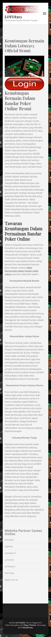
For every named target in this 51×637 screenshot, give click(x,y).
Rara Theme (30, 625)
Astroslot (10, 566)
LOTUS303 (13, 16)
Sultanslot (10, 553)
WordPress (27, 627)
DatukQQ (9, 540)
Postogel (9, 573)
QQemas (9, 546)
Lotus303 (9, 560)
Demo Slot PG (11, 580)
